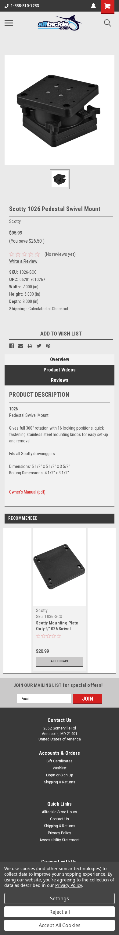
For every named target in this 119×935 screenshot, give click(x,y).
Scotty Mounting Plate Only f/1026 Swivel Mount (57, 628)
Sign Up (66, 775)
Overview (59, 359)
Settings (59, 898)
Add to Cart (59, 661)
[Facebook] (11, 345)
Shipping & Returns (59, 782)
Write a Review (23, 261)
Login (50, 775)
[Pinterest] (48, 345)
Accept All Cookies (60, 925)
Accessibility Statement (59, 840)
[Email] (20, 345)
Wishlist (60, 768)
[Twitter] (39, 345)
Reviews (59, 380)
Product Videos (60, 370)
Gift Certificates (59, 761)
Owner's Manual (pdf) (27, 492)
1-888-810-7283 (25, 5)
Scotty (42, 610)
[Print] (29, 345)
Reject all (59, 912)
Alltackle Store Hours (59, 812)
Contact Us (59, 819)
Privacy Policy (59, 833)
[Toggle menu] (9, 23)
